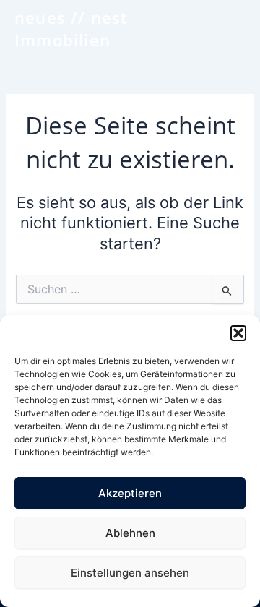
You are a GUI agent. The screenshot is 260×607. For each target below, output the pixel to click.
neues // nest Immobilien (71, 29)
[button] (238, 333)
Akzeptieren (130, 493)
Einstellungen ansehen (130, 573)
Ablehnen (130, 533)
